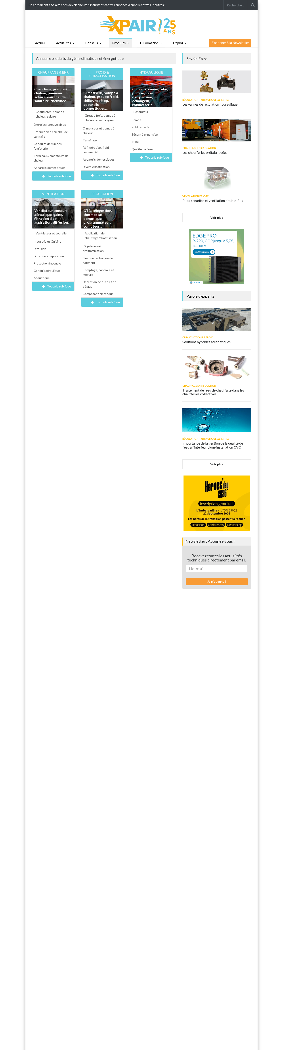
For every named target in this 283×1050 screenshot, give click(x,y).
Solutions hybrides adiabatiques (206, 342)
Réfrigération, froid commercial (96, 150)
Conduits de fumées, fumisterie (48, 146)
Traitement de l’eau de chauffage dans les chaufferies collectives (213, 392)
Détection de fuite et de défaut (99, 284)
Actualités (63, 43)
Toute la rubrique (59, 176)
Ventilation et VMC (195, 196)
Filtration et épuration (49, 256)
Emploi (178, 43)
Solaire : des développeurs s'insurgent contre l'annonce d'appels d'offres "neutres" (108, 5)
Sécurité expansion (145, 134)
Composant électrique (98, 294)
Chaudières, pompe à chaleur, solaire (50, 114)
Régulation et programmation (93, 248)
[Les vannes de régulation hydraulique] (216, 81)
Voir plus (216, 217)
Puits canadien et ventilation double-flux (212, 200)
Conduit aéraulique (47, 270)
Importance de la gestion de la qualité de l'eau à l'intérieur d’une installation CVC (212, 445)
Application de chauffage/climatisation (101, 235)
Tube (135, 142)
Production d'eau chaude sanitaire (51, 134)
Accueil (40, 43)
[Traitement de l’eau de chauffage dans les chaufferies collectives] (216, 367)
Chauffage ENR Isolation (199, 147)
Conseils (91, 43)
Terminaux (90, 140)
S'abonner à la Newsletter (230, 43)
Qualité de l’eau (142, 149)
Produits (119, 43)
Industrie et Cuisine (47, 241)
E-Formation (149, 43)
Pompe (136, 120)
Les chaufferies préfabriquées (204, 152)
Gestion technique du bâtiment (98, 260)
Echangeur (141, 112)
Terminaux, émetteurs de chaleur (51, 158)
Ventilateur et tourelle (51, 233)
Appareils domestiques (49, 167)
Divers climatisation (96, 167)
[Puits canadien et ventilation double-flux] (216, 178)
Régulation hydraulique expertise (205, 99)
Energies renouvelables (50, 124)
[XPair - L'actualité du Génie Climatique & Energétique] (141, 25)
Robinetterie (140, 127)
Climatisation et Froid (197, 337)
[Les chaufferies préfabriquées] (216, 130)
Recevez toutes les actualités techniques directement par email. (216, 558)
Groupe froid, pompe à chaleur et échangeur (100, 118)
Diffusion (40, 249)
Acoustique (42, 278)
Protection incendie (47, 263)
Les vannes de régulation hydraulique (209, 104)
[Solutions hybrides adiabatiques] (216, 319)
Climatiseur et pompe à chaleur (99, 130)
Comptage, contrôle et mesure (98, 272)
